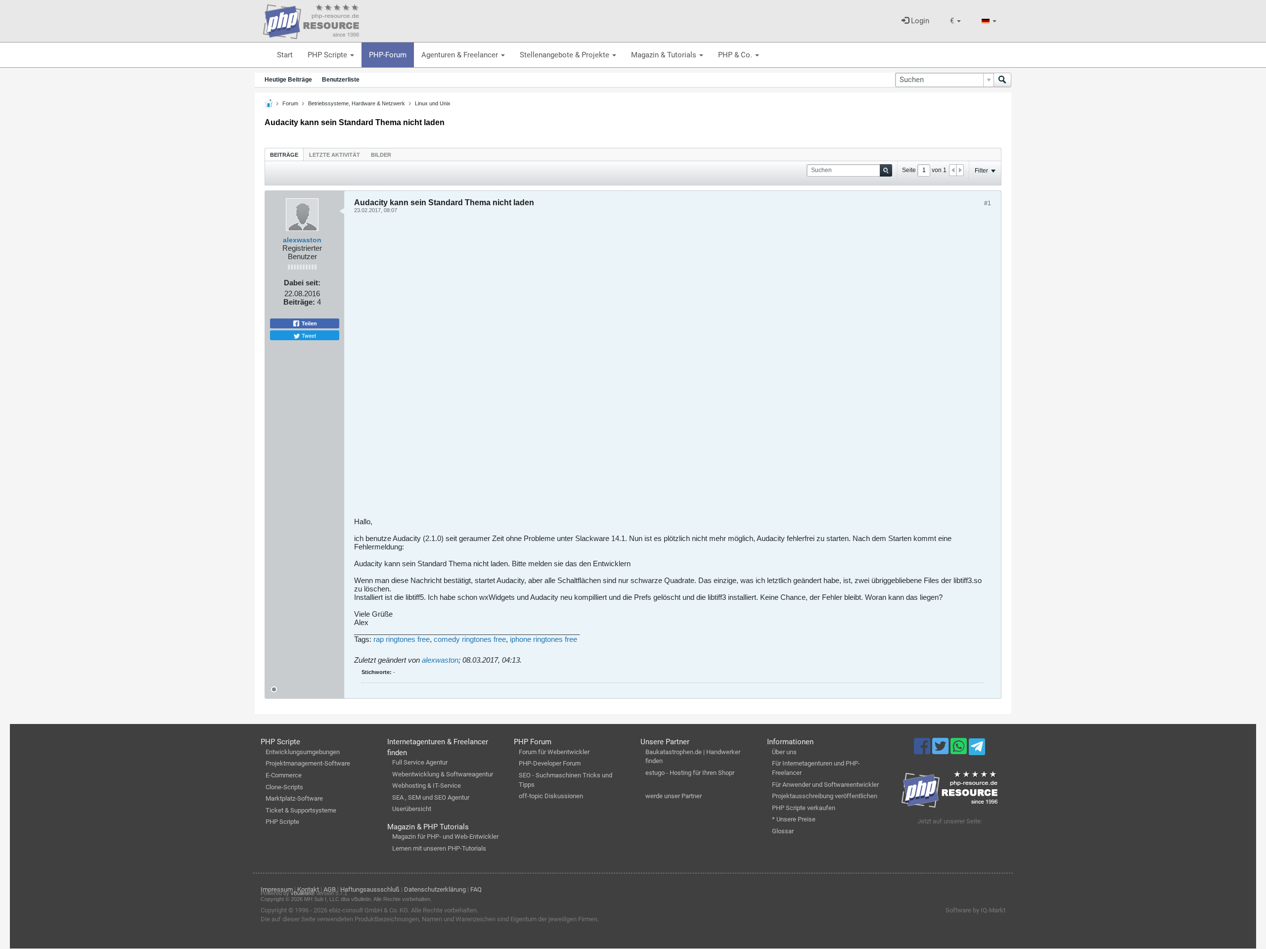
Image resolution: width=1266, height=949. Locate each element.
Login (919, 20)
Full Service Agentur (420, 762)
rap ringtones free (401, 639)
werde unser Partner (673, 796)
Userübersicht (411, 809)
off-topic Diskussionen (551, 796)
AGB (329, 889)
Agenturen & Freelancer (460, 54)
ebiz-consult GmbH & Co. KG (368, 910)
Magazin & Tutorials (664, 54)
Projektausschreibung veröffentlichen (824, 796)
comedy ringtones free (470, 639)
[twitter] (941, 750)
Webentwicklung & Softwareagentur (442, 774)
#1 (987, 203)
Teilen (308, 323)
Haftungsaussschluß (370, 889)
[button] (955, 21)
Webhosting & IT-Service (426, 785)
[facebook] (923, 750)
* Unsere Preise (793, 819)
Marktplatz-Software (294, 798)
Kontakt (308, 889)
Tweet (308, 335)
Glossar (783, 831)
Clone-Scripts (284, 787)
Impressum (277, 889)
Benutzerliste (341, 79)
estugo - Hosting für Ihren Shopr (689, 772)
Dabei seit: (302, 282)
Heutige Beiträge (288, 79)
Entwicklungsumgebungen (303, 752)
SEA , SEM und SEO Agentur (430, 797)
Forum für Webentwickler (554, 752)
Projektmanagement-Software (308, 763)
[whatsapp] (959, 750)
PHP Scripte (328, 54)
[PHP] (311, 19)
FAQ (476, 889)
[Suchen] (1002, 80)
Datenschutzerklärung (435, 889)
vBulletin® (303, 893)
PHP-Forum (388, 54)
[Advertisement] (651, 369)
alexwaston (302, 240)
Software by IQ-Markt (975, 910)
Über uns (784, 752)
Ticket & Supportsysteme (301, 810)
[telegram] (977, 749)
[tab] (284, 154)
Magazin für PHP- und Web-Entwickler (445, 836)
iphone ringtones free (543, 639)
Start (285, 54)
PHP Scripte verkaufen (803, 808)
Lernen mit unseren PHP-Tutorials (439, 848)
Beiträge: (299, 302)
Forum (290, 103)
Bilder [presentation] (381, 155)
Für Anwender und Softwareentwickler (825, 784)
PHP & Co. (736, 54)
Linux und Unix (433, 103)
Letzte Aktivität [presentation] (334, 155)
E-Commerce (284, 775)
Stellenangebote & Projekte (565, 54)
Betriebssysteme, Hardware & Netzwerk (356, 103)
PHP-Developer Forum (550, 763)
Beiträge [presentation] (284, 155)
